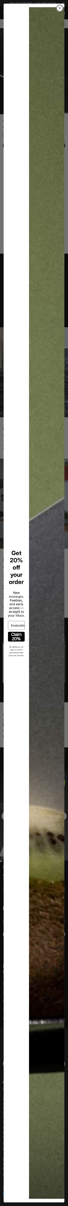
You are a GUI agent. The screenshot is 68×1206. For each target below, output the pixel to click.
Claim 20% (16, 636)
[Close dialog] (60, 8)
